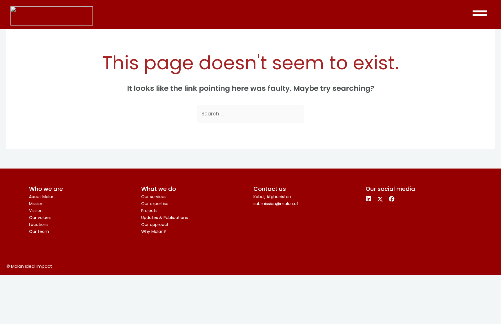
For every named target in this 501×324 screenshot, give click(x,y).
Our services (153, 197)
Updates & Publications (164, 217)
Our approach (155, 224)
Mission (36, 204)
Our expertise (154, 204)
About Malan (42, 197)
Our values (40, 217)
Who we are (46, 189)
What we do (158, 189)
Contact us (269, 189)
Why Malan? (153, 231)
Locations (38, 224)
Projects (149, 210)
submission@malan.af (275, 204)
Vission (36, 210)
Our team (39, 231)
